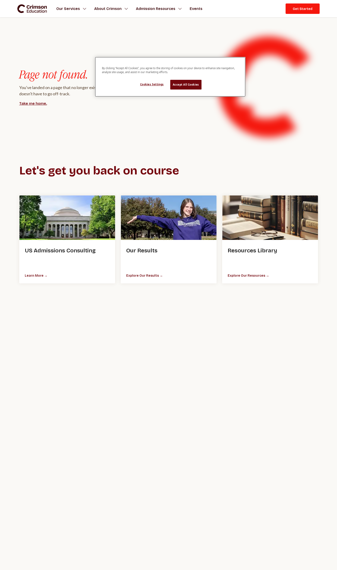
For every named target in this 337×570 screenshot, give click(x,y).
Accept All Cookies (186, 85)
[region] (170, 77)
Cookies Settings (152, 84)
